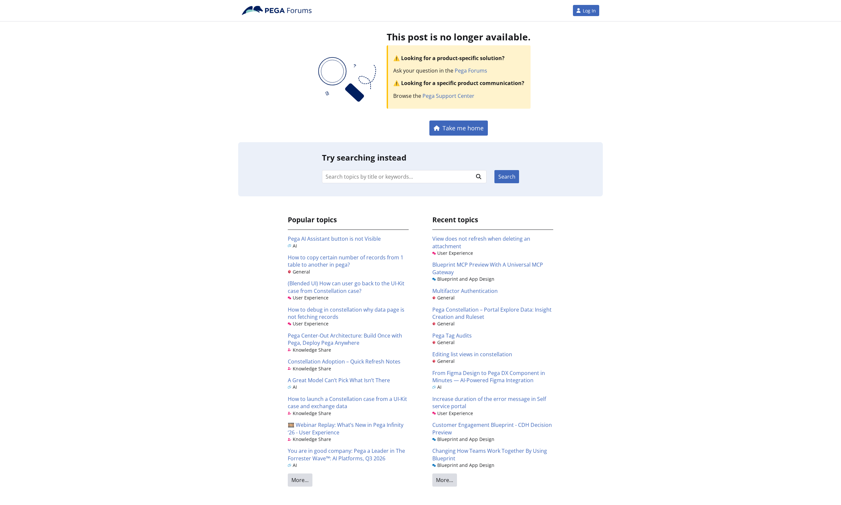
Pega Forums (471, 70)
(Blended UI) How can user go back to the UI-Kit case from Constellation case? (346, 287)
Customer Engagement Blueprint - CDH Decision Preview (492, 428)
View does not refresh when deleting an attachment (481, 242)
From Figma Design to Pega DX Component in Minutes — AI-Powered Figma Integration (488, 376)
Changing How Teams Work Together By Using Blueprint (489, 454)
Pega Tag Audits (452, 335)
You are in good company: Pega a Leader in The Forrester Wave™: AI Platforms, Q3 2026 (346, 454)
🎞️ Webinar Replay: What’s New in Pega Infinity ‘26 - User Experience (345, 428)
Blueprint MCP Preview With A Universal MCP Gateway (487, 268)
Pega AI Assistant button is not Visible (334, 238)
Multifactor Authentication (465, 291)
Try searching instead (364, 157)
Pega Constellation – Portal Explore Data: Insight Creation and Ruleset (492, 313)
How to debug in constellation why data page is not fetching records (346, 313)
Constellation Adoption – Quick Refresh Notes (344, 361)
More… (299, 480)
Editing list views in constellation (472, 354)
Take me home (463, 128)
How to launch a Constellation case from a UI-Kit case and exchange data (347, 402)
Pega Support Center (448, 95)
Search (506, 176)
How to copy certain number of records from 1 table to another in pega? (345, 261)
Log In (589, 11)
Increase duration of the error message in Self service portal (489, 402)
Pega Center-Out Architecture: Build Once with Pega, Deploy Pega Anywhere (345, 339)
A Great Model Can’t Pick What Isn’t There (339, 380)
